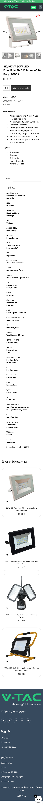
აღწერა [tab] (7, 179)
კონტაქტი (31, 1)
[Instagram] (28, 720)
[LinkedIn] (16, 720)
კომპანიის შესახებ (19, 1)
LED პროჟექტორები (19, 101)
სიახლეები (7, 1)
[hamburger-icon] (33, 7)
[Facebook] (3, 720)
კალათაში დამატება (21, 88)
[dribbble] (22, 720)
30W (8, 105)
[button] (7, 501)
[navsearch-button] (40, 7)
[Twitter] (9, 720)
